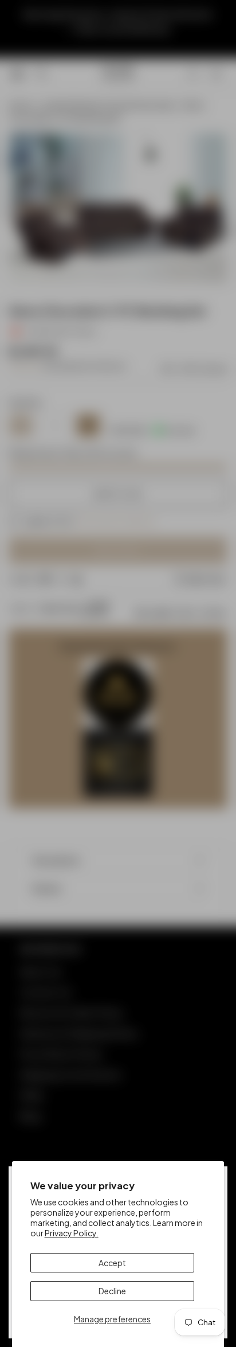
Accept (112, 1263)
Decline (112, 1291)
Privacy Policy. (72, 1233)
